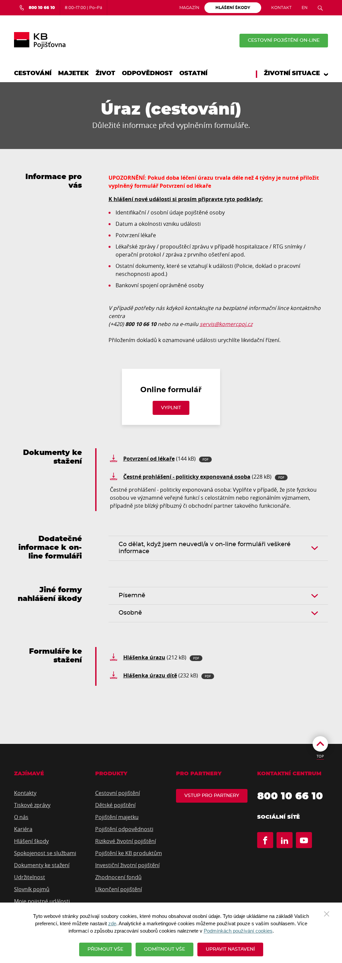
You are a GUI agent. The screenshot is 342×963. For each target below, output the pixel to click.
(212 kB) (161, 657)
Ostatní (193, 73)
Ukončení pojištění (118, 889)
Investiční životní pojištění (127, 865)
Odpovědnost (147, 73)
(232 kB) (167, 675)
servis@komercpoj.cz (226, 324)
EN (305, 8)
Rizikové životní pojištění (125, 841)
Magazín (189, 8)
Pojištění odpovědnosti (124, 829)
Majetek (73, 73)
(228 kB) (203, 476)
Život (105, 73)
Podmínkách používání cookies (238, 931)
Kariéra (23, 829)
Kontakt (281, 8)
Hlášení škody (31, 841)
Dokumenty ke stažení (41, 865)
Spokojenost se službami (45, 853)
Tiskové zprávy (32, 805)
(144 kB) (165, 458)
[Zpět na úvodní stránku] (39, 40)
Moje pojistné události (42, 901)
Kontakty (25, 793)
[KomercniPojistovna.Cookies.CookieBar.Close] (326, 913)
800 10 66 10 (290, 796)
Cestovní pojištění (117, 793)
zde (112, 923)
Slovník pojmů (31, 889)
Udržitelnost (29, 877)
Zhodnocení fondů (118, 877)
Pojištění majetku (117, 817)
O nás (21, 817)
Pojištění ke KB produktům (128, 853)
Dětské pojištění (115, 805)
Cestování (32, 73)
